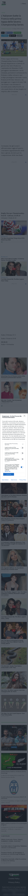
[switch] (22, 448)
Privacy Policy (22, 479)
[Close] (24, 416)
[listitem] (14, 444)
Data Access (14, 479)
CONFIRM (8, 474)
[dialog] (14, 448)
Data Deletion (5, 479)
